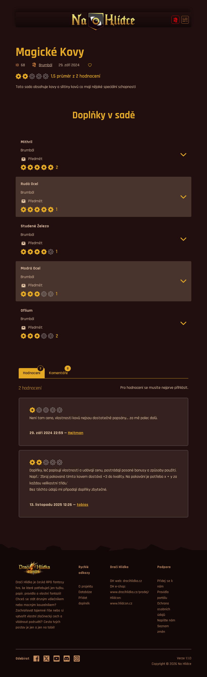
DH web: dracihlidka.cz (126, 581)
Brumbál (45, 65)
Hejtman (75, 433)
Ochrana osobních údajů (163, 609)
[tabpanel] (103, 451)
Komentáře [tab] (60, 372)
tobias (82, 504)
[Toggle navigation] (185, 20)
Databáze (85, 592)
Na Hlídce (184, 664)
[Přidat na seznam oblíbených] (90, 65)
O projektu (86, 586)
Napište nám (166, 620)
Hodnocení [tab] (34, 372)
